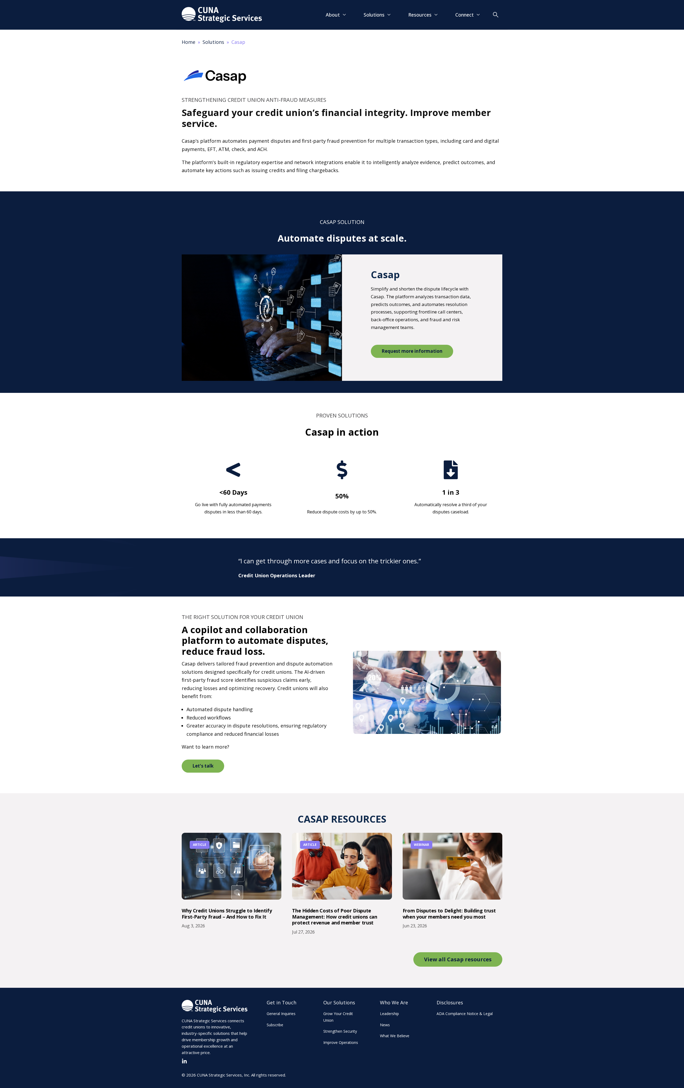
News (385, 1024)
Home (188, 42)
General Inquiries (281, 1013)
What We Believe (394, 1035)
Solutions (213, 42)
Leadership (389, 1013)
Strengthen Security (340, 1031)
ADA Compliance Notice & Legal (465, 1013)
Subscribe (275, 1024)
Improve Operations (340, 1042)
